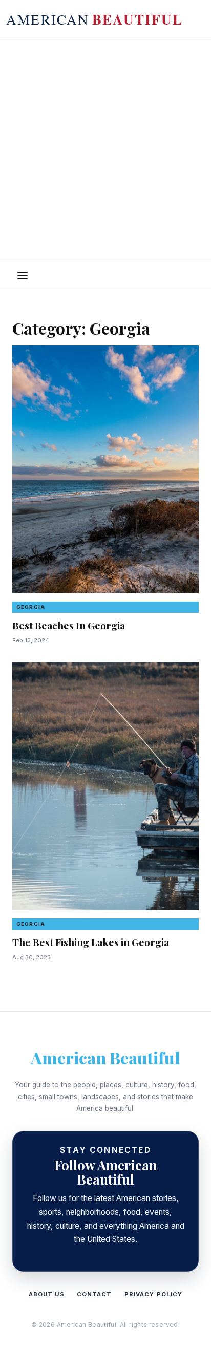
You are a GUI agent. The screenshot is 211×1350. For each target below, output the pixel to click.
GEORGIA (30, 607)
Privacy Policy (153, 1294)
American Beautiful (105, 1057)
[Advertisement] (105, 150)
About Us (47, 1294)
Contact (94, 1294)
